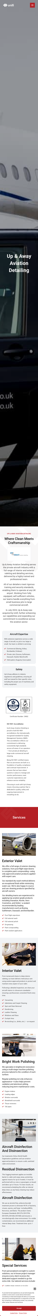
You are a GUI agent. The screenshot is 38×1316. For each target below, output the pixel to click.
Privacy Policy (23, 1313)
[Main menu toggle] (32, 5)
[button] (35, 1289)
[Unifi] (8, 5)
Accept (19, 1308)
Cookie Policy (14, 1313)
